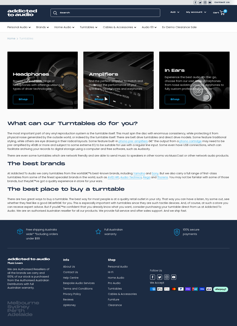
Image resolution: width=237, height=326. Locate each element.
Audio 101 (147, 27)
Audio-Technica (131, 177)
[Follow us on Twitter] (200, 2)
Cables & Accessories (118, 27)
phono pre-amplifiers (133, 141)
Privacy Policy (72, 294)
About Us (69, 266)
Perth (16, 310)
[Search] (55, 13)
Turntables (87, 27)
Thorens (162, 177)
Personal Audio (17, 27)
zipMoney (69, 305)
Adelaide (20, 314)
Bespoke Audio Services (79, 283)
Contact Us (222, 2)
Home (11, 38)
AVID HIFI (113, 177)
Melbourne (23, 303)
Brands (41, 27)
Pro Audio (114, 283)
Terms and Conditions (78, 288)
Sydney (18, 307)
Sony (155, 173)
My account (194, 12)
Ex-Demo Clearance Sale (179, 27)
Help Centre (71, 278)
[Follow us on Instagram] (205, 2)
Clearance (115, 305)
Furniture (113, 299)
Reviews (68, 299)
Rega (146, 177)
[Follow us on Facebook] (195, 2)
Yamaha (139, 173)
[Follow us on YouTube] (210, 2)
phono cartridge (190, 141)
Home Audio (62, 27)
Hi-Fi (110, 272)
